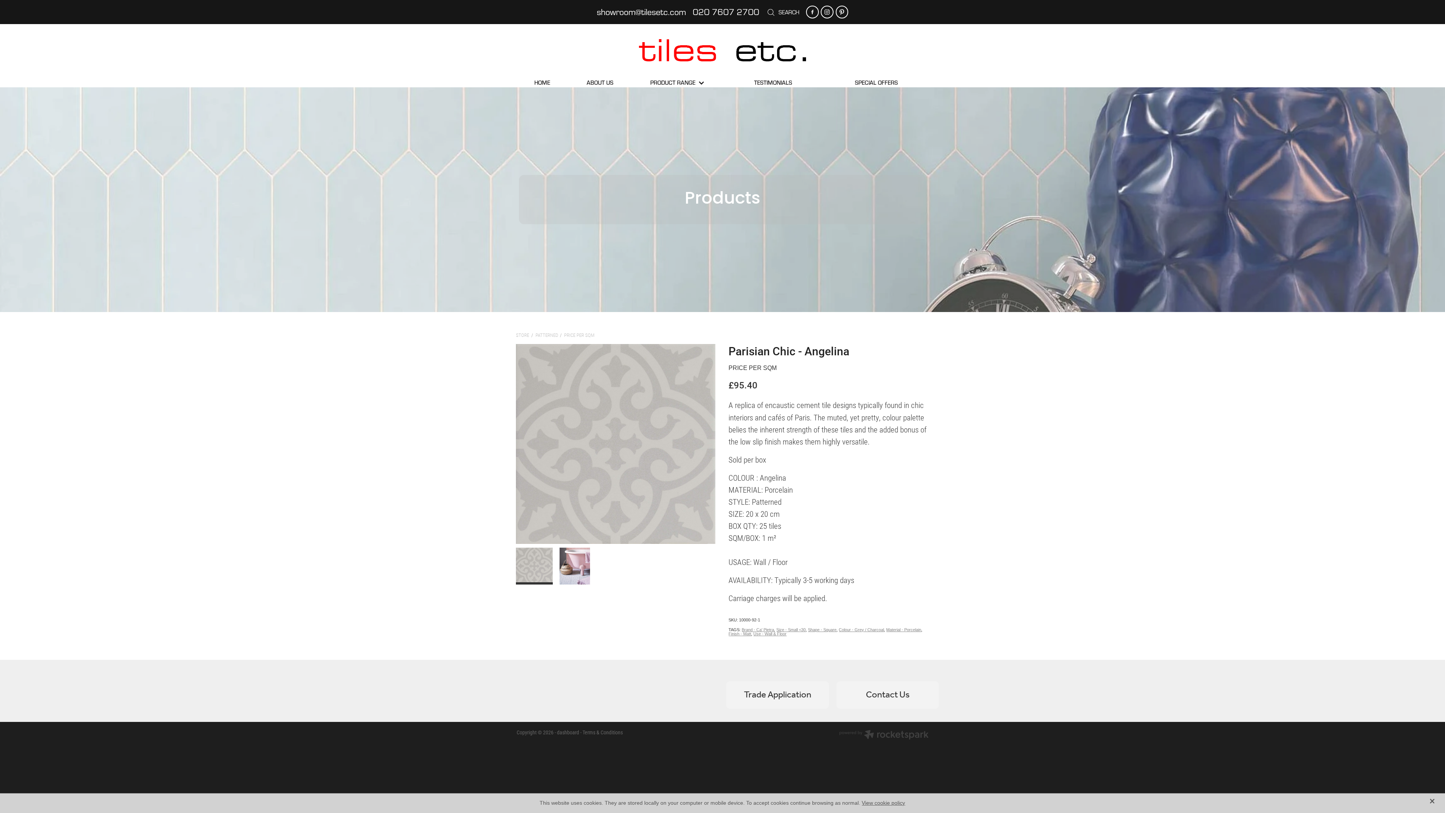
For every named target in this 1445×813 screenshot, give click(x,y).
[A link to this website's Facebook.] (812, 12)
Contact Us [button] (888, 695)
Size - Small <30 (791, 629)
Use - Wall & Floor (769, 634)
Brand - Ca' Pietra (758, 629)
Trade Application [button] (777, 695)
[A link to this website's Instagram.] (827, 12)
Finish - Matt (740, 634)
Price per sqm (579, 335)
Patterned (546, 335)
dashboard (568, 732)
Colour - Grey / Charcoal (861, 629)
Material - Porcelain (903, 629)
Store (522, 335)
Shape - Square (822, 629)
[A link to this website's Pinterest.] (842, 12)
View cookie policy (883, 803)
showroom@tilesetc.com (641, 11)
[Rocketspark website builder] (884, 735)
